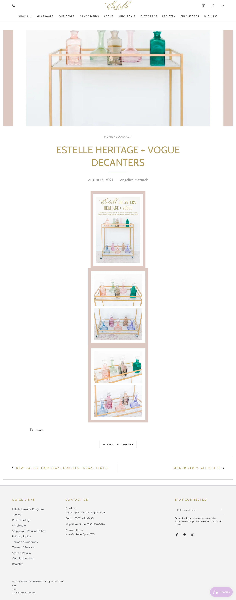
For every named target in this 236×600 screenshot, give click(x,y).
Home (108, 136)
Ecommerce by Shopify (23, 592)
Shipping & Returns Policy (29, 531)
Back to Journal (120, 444)
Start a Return (21, 553)
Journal (123, 136)
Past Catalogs (21, 520)
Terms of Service (23, 547)
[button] (14, 5)
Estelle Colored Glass (32, 581)
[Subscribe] (222, 510)
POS (14, 586)
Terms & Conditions (25, 542)
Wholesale (19, 525)
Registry (17, 564)
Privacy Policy (21, 536)
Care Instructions (23, 558)
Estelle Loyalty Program (28, 509)
